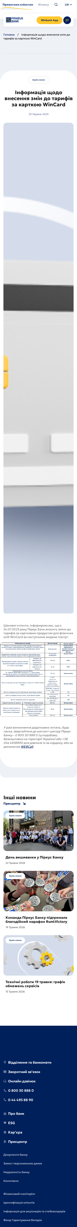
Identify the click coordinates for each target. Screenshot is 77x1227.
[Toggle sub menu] (67, 20)
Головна (9, 34)
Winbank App (49, 20)
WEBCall (27, 747)
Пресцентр (11, 803)
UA (67, 4)
